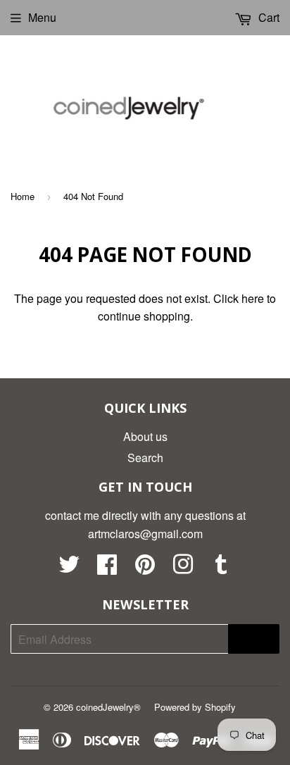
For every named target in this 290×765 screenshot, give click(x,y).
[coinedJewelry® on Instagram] (183, 568)
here (252, 298)
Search (145, 457)
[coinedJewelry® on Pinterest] (145, 568)
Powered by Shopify (195, 707)
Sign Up (253, 639)
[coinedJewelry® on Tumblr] (221, 568)
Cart (267, 17)
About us (145, 436)
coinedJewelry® (108, 707)
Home (22, 196)
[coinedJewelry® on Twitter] (69, 568)
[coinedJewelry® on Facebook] (107, 568)
